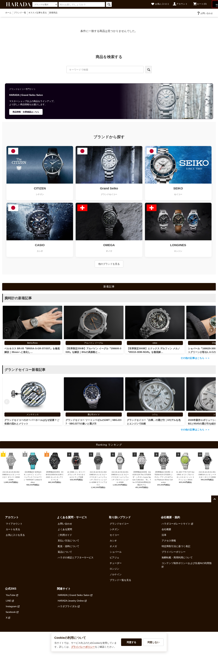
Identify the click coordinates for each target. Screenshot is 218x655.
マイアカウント (14, 523)
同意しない (153, 642)
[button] (211, 330)
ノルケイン (116, 574)
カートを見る (13, 529)
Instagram (11, 606)
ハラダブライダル (67, 606)
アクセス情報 (169, 540)
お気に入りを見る (15, 535)
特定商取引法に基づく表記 (176, 546)
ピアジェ (114, 557)
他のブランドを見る (109, 264)
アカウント (182, 4)
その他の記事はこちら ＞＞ (195, 358)
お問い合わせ (206, 13)
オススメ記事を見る (37, 12)
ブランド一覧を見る (120, 580)
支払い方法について (68, 540)
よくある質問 (65, 529)
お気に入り (162, 4)
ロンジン (114, 568)
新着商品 (53, 12)
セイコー (114, 535)
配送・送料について (68, 546)
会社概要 (166, 529)
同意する (131, 642)
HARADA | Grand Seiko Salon (74, 595)
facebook (11, 612)
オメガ (113, 546)
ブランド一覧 (20, 12)
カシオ (113, 540)
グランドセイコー (119, 523)
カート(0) (202, 4)
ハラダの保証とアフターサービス (76, 557)
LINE (8, 600)
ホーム (8, 12)
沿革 (164, 535)
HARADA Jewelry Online (71, 600)
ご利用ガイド (65, 535)
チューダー (116, 563)
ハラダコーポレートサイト (176, 523)
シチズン (114, 529)
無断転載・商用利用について (177, 557)
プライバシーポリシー (173, 551)
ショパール (116, 551)
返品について (65, 551)
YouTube (10, 595)
